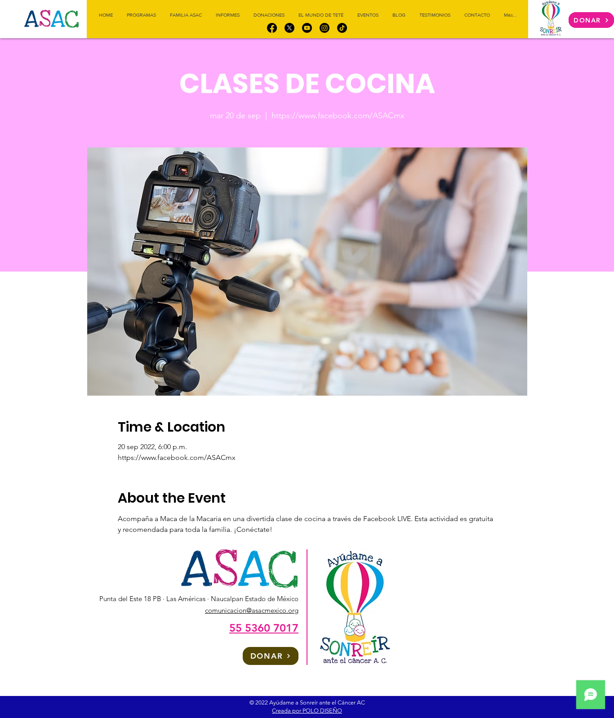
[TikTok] (342, 28)
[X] (289, 28)
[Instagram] (324, 28)
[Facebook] (272, 28)
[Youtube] (307, 28)
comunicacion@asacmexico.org (251, 610)
